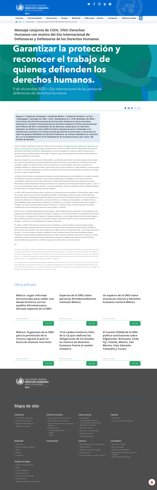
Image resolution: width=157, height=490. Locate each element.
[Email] (128, 108)
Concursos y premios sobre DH (122, 421)
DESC (18, 467)
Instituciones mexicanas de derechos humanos (124, 453)
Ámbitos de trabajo (129, 18)
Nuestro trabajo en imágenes (25, 447)
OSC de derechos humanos (121, 457)
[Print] (132, 108)
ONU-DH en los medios (88, 425)
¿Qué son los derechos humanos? (59, 418)
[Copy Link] (125, 108)
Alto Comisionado (118, 447)
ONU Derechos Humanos (56, 129)
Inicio (20, 22)
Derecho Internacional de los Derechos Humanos (61, 424)
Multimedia (76, 18)
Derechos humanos (35, 18)
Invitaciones (116, 418)
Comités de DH (85, 452)
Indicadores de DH (22, 473)
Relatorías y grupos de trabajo (90, 450)
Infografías (19, 444)
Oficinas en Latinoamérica (120, 450)
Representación (21, 479)
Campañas (19, 455)
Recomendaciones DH (56, 430)
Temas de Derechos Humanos (58, 421)
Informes (100, 18)
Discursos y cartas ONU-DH (89, 431)
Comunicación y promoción (25, 476)
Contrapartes (112, 18)
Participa (64, 18)
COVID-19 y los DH (86, 433)
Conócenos (19, 18)
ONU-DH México (85, 447)
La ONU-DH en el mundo (24, 418)
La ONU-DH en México (23, 421)
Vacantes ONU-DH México (25, 423)
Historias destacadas (87, 436)
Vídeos (18, 450)
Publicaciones (89, 18)
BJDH (51, 433)
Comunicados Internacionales (91, 423)
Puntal (51, 435)
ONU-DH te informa (86, 428)
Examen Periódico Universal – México (92, 455)
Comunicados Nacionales (89, 420)
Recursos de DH (53, 428)
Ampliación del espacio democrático (28, 481)
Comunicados (84, 418)
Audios (18, 452)
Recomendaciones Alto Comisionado (92, 444)
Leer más (48, 323)
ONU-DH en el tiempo (23, 426)
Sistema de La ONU (118, 444)
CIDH (78, 124)
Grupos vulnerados (22, 470)
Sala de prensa (51, 18)
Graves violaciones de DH (24, 465)
